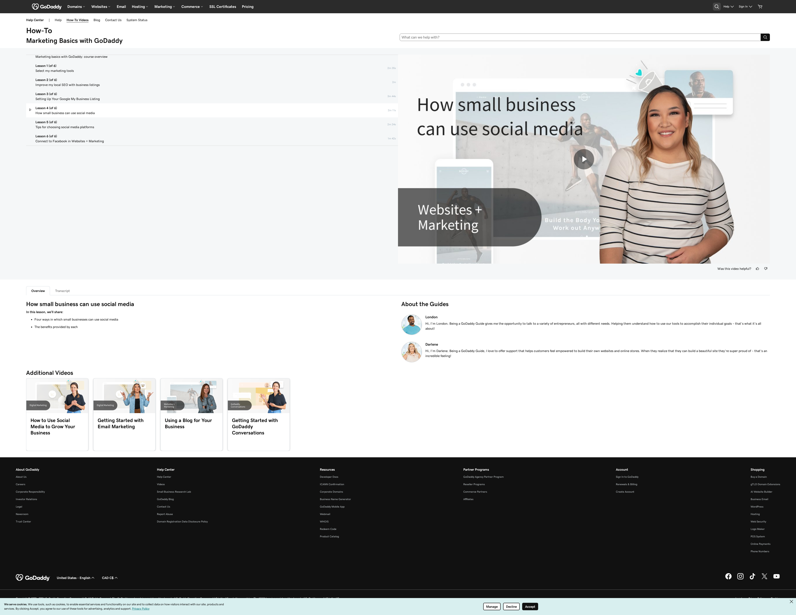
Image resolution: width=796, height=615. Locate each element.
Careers (20, 484)
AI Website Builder (761, 491)
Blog (96, 20)
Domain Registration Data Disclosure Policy (182, 521)
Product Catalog (329, 536)
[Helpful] (757, 268)
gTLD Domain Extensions (765, 484)
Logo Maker (758, 529)
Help (58, 20)
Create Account (625, 491)
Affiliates (468, 499)
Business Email (759, 499)
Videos (161, 484)
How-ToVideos (78, 20)
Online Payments (761, 544)
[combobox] (580, 37)
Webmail (325, 514)
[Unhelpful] (766, 268)
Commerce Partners (475, 491)
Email (121, 6)
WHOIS (324, 521)
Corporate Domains (331, 491)
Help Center (164, 476)
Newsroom (22, 514)
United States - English (73, 577)
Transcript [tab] (62, 290)
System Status (136, 20)
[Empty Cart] (760, 7)
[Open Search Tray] (717, 7)
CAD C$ (108, 577)
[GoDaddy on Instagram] (740, 578)
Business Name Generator (335, 499)
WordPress (757, 506)
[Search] (765, 37)
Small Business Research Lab (174, 491)
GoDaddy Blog (165, 499)
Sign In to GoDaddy (627, 476)
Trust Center (23, 521)
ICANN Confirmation (332, 484)
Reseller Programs (474, 484)
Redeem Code (328, 529)
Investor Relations (26, 499)
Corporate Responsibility (30, 491)
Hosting (755, 514)
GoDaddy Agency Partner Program (483, 476)
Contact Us (113, 20)
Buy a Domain (759, 476)
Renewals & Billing (626, 484)
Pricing (248, 6)
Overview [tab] (38, 290)
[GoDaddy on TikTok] (752, 578)
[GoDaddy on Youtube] (776, 578)
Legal (19, 506)
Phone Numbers (760, 551)
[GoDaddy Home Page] (33, 577)
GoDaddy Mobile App (332, 506)
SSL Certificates (222, 6)
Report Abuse (165, 514)
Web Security (758, 521)
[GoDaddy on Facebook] (728, 578)
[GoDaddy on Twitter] (764, 578)
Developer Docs (329, 476)
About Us (21, 476)
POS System (758, 536)
